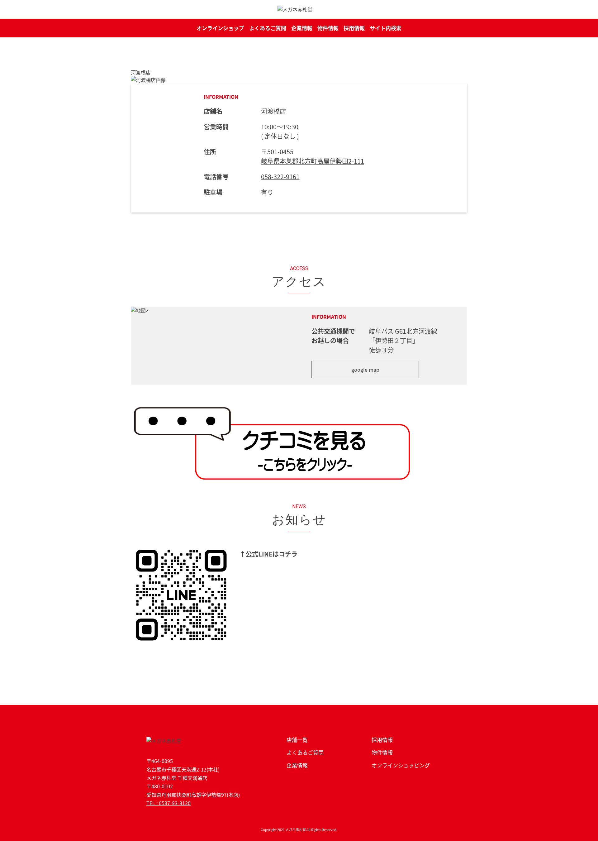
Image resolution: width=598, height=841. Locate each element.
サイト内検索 (385, 28)
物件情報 (328, 28)
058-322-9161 (280, 176)
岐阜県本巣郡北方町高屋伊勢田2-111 (312, 160)
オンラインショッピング (401, 765)
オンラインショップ (220, 28)
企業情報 (301, 28)
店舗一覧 (297, 739)
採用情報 (354, 28)
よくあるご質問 (267, 28)
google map (365, 369)
